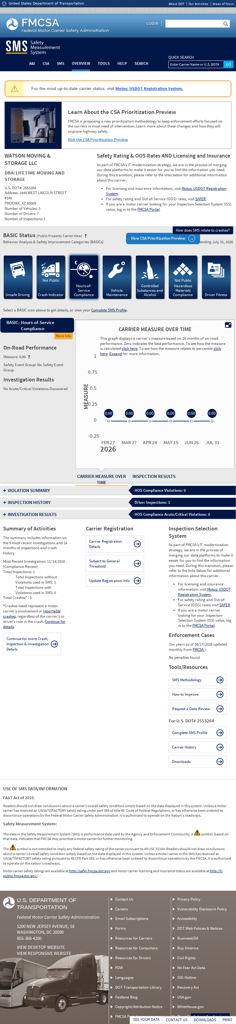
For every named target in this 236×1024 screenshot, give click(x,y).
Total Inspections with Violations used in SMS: (34, 590)
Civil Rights (186, 957)
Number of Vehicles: (21, 208)
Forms (120, 928)
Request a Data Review (191, 708)
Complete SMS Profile (109, 310)
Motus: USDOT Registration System (204, 592)
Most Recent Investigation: (25, 561)
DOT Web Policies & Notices (199, 928)
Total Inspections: (18, 571)
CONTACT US (176, 1019)
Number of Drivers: (21, 213)
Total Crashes (15, 597)
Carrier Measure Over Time (101, 479)
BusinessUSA (187, 938)
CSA (46, 63)
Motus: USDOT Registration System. (149, 88)
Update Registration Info (109, 580)
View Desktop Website (41, 947)
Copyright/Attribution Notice (138, 1006)
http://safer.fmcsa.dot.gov (89, 871)
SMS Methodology (187, 679)
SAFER (200, 198)
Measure (85, 396)
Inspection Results (153, 476)
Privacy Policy (188, 899)
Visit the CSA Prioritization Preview (98, 139)
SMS (60, 63)
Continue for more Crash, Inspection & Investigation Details (27, 644)
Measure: (11, 356)
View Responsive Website (44, 953)
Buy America (188, 948)
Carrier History (184, 747)
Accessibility (187, 918)
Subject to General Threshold (104, 563)
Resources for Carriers (133, 938)
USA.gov (184, 997)
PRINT (227, 1019)
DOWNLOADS (205, 1019)
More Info (63, 335)
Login (152, 23)
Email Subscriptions (131, 918)
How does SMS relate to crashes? (203, 230)
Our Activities (198, 4)
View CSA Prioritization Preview (158, 238)
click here (129, 348)
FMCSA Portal (148, 209)
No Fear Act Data (191, 967)
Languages (124, 977)
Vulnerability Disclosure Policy (202, 909)
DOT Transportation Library (138, 987)
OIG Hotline (186, 977)
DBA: (10, 173)
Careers (121, 909)
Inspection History (29, 502)
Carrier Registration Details (105, 544)
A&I (32, 63)
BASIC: (12, 322)
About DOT (176, 4)
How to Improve (185, 694)
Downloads (181, 761)
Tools (104, 63)
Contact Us (124, 899)
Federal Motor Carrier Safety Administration (58, 917)
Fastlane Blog (126, 997)
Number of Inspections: (24, 218)
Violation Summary (29, 490)
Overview (81, 63)
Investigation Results (32, 514)
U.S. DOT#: (14, 187)
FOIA (119, 967)
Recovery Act (188, 987)
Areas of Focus (223, 4)
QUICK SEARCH (181, 57)
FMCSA (199, 649)
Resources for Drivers (133, 957)
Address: (12, 192)
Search (141, 63)
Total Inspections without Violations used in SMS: (36, 579)
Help (122, 63)
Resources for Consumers (136, 948)
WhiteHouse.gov (190, 1006)
